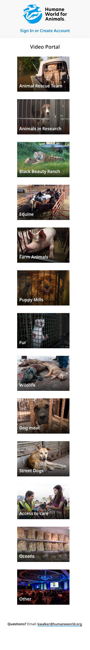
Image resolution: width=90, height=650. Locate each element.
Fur (22, 342)
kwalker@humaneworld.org (59, 624)
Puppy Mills (31, 300)
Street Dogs (31, 470)
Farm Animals (33, 257)
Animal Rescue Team (40, 86)
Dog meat (29, 428)
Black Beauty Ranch (39, 171)
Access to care (34, 513)
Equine (26, 214)
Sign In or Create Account (45, 30)
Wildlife (27, 385)
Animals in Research (40, 128)
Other (25, 599)
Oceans (27, 556)
